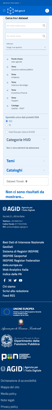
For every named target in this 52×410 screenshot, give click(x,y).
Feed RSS (9, 295)
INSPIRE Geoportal (15, 256)
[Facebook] (5, 280)
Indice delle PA (12, 274)
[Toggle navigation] (4, 10)
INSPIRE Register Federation (21, 260)
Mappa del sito (10, 387)
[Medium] (10, 280)
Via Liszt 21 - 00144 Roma (13, 216)
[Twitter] (15, 280)
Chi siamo (9, 286)
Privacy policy (9, 406)
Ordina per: (10, 44)
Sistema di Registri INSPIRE (21, 251)
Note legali (7, 400)
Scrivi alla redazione (16, 291)
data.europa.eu (12, 265)
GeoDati (8, 247)
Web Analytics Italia (15, 269)
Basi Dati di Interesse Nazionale (23, 242)
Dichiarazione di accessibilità (18, 380)
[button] (12, 3)
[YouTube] (20, 280)
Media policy (8, 393)
